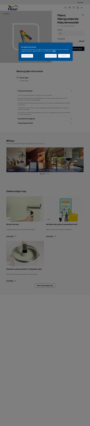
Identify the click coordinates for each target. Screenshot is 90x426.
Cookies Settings (27, 55)
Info (54, 51)
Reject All (64, 55)
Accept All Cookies (51, 55)
